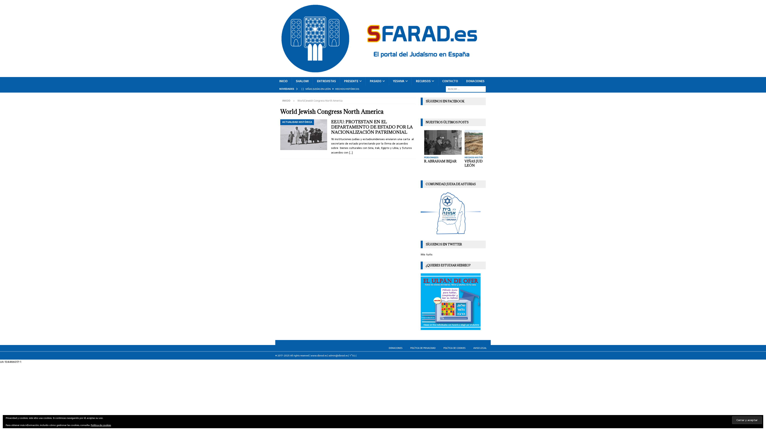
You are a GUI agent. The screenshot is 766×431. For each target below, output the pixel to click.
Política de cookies (454, 348)
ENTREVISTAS (326, 81)
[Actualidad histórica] (303, 134)
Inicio (283, 81)
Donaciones (475, 81)
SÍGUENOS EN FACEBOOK (445, 101)
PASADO (375, 81)
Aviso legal (480, 348)
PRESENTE (351, 81)
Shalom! (302, 81)
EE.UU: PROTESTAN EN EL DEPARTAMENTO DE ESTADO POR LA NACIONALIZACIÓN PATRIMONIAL (372, 127)
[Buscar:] (466, 89)
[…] (351, 152)
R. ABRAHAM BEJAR (440, 161)
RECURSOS (423, 81)
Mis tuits (426, 254)
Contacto (450, 81)
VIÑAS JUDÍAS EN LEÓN (479, 163)
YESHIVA (398, 81)
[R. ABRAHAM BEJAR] (442, 142)
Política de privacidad (422, 348)
